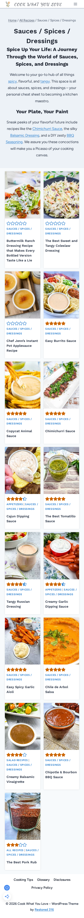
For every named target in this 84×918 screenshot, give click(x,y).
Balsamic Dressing (24, 135)
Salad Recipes (17, 760)
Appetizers (15, 504)
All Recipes (15, 850)
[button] (9, 223)
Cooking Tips (23, 880)
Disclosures (62, 880)
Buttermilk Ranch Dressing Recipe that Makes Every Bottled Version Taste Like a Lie (21, 250)
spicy (12, 81)
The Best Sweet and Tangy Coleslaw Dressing (61, 245)
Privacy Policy (42, 888)
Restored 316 (44, 909)
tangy (45, 81)
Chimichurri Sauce (47, 128)
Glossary (43, 880)
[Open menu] (75, 4)
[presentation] (22, 194)
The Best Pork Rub (22, 862)
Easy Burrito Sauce (60, 341)
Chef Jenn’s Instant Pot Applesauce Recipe (22, 345)
